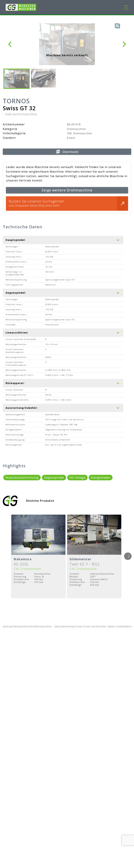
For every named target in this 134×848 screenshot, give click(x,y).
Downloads (70, 152)
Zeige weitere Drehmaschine (67, 190)
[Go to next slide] (128, 556)
